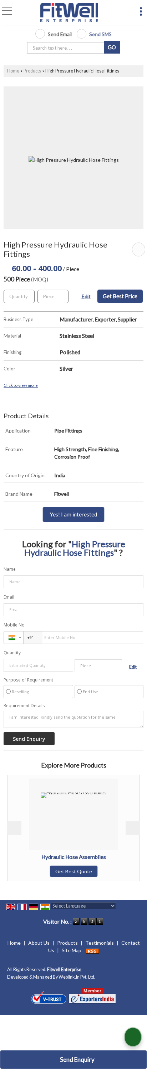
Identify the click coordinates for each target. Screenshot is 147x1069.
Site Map (71, 950)
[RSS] (92, 950)
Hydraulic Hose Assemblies (57, 857)
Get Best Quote (57, 871)
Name (10, 569)
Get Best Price (120, 296)
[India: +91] (14, 637)
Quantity (12, 653)
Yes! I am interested (73, 514)
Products (32, 71)
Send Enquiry (77, 1059)
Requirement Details (24, 705)
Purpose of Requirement (28, 680)
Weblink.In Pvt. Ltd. (77, 977)
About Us (39, 943)
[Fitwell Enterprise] (69, 13)
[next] (133, 828)
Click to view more (21, 385)
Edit (86, 296)
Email (9, 597)
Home (13, 71)
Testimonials (99, 943)
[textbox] (67, 48)
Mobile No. (15, 625)
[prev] (14, 828)
